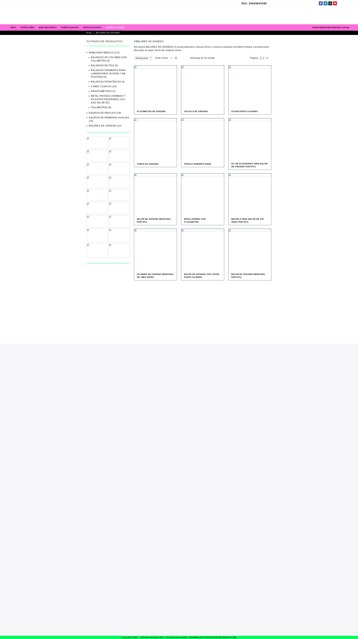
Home (89, 33)
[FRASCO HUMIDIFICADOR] (202, 139)
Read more (154, 113)
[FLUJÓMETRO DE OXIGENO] (155, 87)
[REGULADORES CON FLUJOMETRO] (202, 194)
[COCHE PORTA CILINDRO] (250, 87)
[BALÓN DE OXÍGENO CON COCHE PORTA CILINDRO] (202, 250)
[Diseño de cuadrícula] (171, 58)
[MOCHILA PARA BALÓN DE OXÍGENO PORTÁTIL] (250, 194)
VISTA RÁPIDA (171, 113)
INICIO (13, 27)
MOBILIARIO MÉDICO (48, 27)
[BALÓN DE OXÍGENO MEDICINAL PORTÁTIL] (155, 194)
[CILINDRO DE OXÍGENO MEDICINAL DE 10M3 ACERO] (155, 250)
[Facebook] (321, 3)
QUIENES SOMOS (28, 27)
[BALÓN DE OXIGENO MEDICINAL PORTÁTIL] (250, 250)
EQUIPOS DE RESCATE (92, 27)
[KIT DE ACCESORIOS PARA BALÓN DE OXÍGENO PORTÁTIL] (250, 139)
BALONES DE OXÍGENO (115, 27)
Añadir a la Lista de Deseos (160, 113)
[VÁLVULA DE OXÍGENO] (202, 87)
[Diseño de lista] (175, 58)
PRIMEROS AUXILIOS (70, 27)
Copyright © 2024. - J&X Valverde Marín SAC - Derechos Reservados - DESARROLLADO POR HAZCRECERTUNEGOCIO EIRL (179, 637)
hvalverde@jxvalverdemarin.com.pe (330, 27)
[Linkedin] (326, 3)
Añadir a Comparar (165, 113)
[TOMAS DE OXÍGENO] (155, 139)
